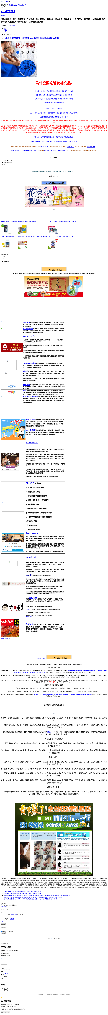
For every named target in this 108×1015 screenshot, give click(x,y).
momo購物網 (28, 329)
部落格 (5, 30)
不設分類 (12, 25)
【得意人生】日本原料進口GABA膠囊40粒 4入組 (60, 236)
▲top (2, 921)
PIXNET (43, 994)
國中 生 (32, 113)
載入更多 (3, 924)
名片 (5, 31)
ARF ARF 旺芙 (28, 336)
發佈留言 (3, 933)
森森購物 (26, 322)
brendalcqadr (4, 906)
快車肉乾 (29, 624)
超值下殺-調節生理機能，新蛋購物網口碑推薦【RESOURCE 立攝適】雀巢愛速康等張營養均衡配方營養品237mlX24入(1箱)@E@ (37, 895)
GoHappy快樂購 (29, 363)
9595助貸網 (30, 420)
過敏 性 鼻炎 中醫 (5, 638)
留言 (16, 914)
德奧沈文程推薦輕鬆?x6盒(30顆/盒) (27, 221)
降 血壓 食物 (29, 616)
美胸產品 (61, 150)
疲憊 (49, 732)
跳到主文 (3, 15)
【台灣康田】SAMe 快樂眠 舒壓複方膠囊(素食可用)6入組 (32, 236)
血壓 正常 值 (29, 609)
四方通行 (29, 483)
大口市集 (33, 598)
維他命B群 (91, 147)
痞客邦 (12, 914)
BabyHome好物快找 (30, 396)
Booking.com (32, 533)
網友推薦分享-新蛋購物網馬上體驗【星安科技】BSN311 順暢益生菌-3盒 (22, 893)
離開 (8, 1012)
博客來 (25, 371)
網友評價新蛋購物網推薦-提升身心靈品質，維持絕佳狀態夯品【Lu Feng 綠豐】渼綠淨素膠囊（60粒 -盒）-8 (31, 899)
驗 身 (45, 658)
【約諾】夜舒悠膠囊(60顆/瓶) (8, 236)
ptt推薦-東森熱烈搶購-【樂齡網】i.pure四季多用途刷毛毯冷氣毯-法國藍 (32, 38)
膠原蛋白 (70, 147)
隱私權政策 (62, 994)
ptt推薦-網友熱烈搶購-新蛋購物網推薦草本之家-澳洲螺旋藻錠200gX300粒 (22, 892)
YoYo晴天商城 (8, 11)
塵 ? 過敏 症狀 (40, 658)
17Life (24, 390)
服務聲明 (68, 994)
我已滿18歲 (3, 1012)
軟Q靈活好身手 (50, 150)
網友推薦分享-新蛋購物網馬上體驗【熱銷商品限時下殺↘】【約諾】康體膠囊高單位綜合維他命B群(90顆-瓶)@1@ (33, 897)
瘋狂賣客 (26, 385)
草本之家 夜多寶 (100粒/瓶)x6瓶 (9, 221)
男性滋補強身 (16, 150)
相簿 (5, 28)
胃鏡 (32, 141)
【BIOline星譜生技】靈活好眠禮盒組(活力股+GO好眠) (62, 221)
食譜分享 (12, 919)
